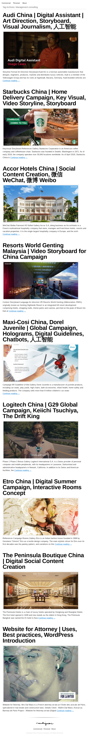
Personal (16, 3)
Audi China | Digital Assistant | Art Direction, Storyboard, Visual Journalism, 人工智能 (43, 21)
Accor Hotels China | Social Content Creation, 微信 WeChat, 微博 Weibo (39, 174)
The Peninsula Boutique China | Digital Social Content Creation (43, 561)
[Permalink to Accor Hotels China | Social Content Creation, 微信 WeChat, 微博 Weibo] (41, 222)
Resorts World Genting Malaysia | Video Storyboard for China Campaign (44, 251)
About (24, 3)
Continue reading (11, 81)
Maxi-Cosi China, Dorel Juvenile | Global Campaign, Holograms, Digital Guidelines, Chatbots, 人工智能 (43, 331)
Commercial (6, 3)
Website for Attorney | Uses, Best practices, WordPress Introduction (40, 635)
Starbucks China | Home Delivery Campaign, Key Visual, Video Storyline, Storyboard (44, 97)
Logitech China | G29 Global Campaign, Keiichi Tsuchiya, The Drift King (40, 410)
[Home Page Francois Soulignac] (44, 727)
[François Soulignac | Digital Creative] (44, 0)
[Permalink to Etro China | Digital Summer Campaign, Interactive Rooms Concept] (41, 535)
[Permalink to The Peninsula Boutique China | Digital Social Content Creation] (41, 609)
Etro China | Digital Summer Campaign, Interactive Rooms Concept (42, 487)
